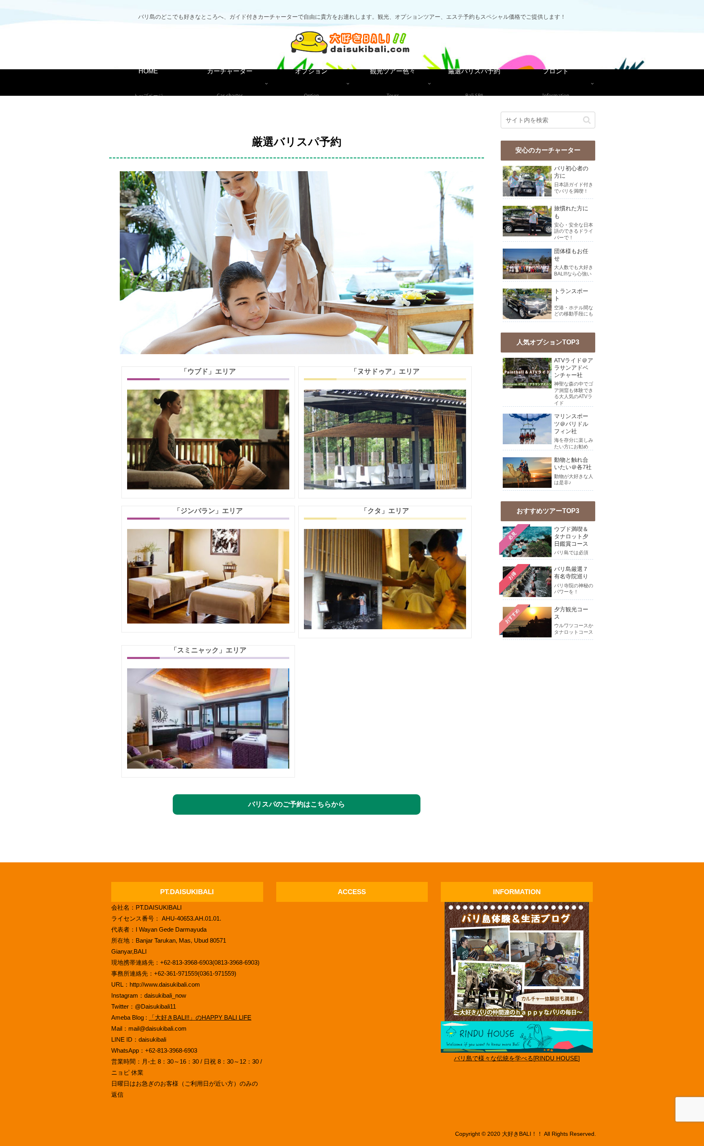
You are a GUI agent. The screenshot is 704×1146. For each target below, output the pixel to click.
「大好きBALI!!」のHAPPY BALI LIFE (200, 1017)
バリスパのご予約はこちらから (296, 804)
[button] (587, 120)
